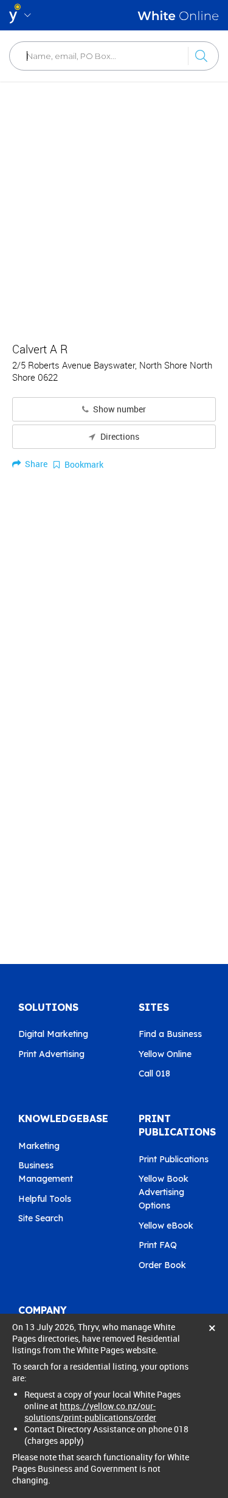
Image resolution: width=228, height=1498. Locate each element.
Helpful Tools (44, 1198)
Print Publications (174, 1159)
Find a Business (170, 1033)
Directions (118, 436)
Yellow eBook (166, 1225)
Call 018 (154, 1073)
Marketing (39, 1145)
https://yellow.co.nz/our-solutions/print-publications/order (90, 1411)
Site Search (40, 1218)
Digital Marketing (53, 1033)
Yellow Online (165, 1054)
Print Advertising (51, 1054)
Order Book (162, 1265)
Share (35, 464)
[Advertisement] (114, 205)
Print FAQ (158, 1245)
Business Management (45, 1172)
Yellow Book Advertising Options (163, 1192)
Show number (118, 409)
